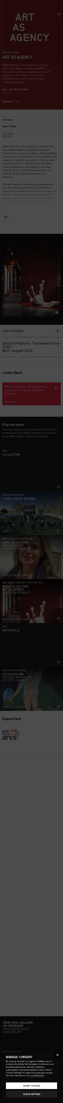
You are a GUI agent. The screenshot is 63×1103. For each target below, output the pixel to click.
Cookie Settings (31, 1094)
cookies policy (37, 1075)
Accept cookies (31, 1086)
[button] (57, 1055)
